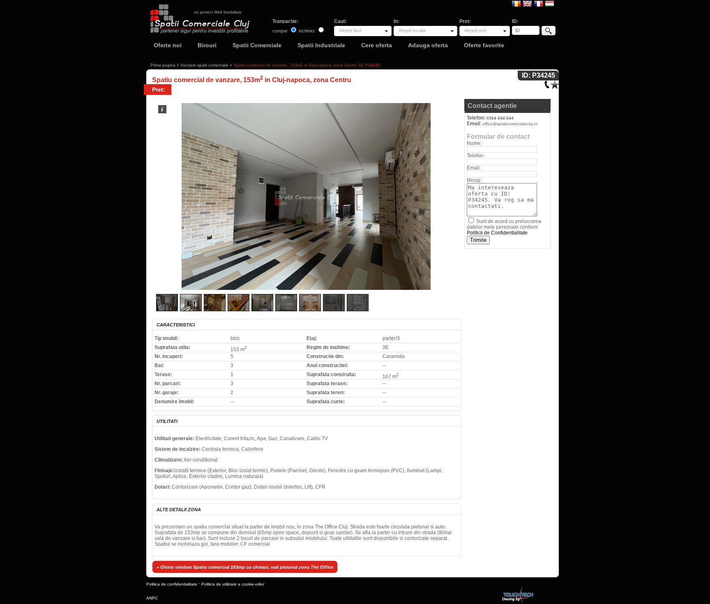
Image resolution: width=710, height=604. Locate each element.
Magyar (549, 3)
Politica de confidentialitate (171, 584)
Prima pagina (162, 65)
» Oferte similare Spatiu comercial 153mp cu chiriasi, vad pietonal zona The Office (245, 567)
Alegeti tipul (350, 30)
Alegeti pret (475, 30)
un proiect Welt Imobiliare (218, 12)
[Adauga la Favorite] (555, 82)
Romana (516, 3)
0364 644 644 (500, 118)
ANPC (152, 598)
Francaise (538, 3)
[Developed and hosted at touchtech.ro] (517, 588)
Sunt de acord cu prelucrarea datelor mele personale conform (504, 227)
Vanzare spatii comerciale (204, 65)
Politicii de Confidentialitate (497, 233)
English (527, 3)
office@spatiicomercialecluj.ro (510, 124)
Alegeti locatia (412, 30)
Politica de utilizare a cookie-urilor (232, 584)
